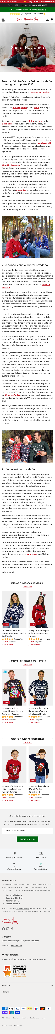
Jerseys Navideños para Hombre (27, 661)
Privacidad (6, 1018)
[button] (8, 639)
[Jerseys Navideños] (27, 19)
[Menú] (3, 19)
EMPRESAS (40, 9)
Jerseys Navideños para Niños (27, 739)
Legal (44, 1018)
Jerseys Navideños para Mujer (27, 583)
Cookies (16, 1018)
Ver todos (27, 587)
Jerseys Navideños (15, 1025)
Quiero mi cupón (27, 839)
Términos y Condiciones (30, 1018)
